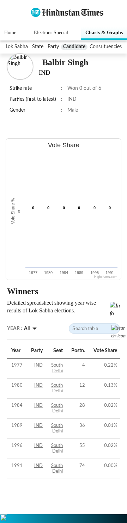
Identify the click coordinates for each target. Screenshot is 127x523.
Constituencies (106, 46)
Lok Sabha (17, 46)
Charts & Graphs (104, 32)
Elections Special (51, 32)
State (37, 46)
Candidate (74, 46)
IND (38, 365)
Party (53, 46)
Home (10, 32)
